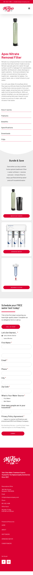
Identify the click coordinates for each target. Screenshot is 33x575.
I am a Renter (7, 338)
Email (4, 360)
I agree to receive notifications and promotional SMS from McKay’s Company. (15, 420)
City (3, 378)
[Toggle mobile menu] (29, 8)
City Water (7, 398)
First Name (6, 343)
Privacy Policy (20, 427)
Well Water (7, 401)
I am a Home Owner (9, 335)
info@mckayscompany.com (21, 1)
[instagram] (9, 562)
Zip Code (5, 387)
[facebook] (4, 562)
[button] (16, 110)
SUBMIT (13, 433)
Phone (4, 369)
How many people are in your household (13, 406)
